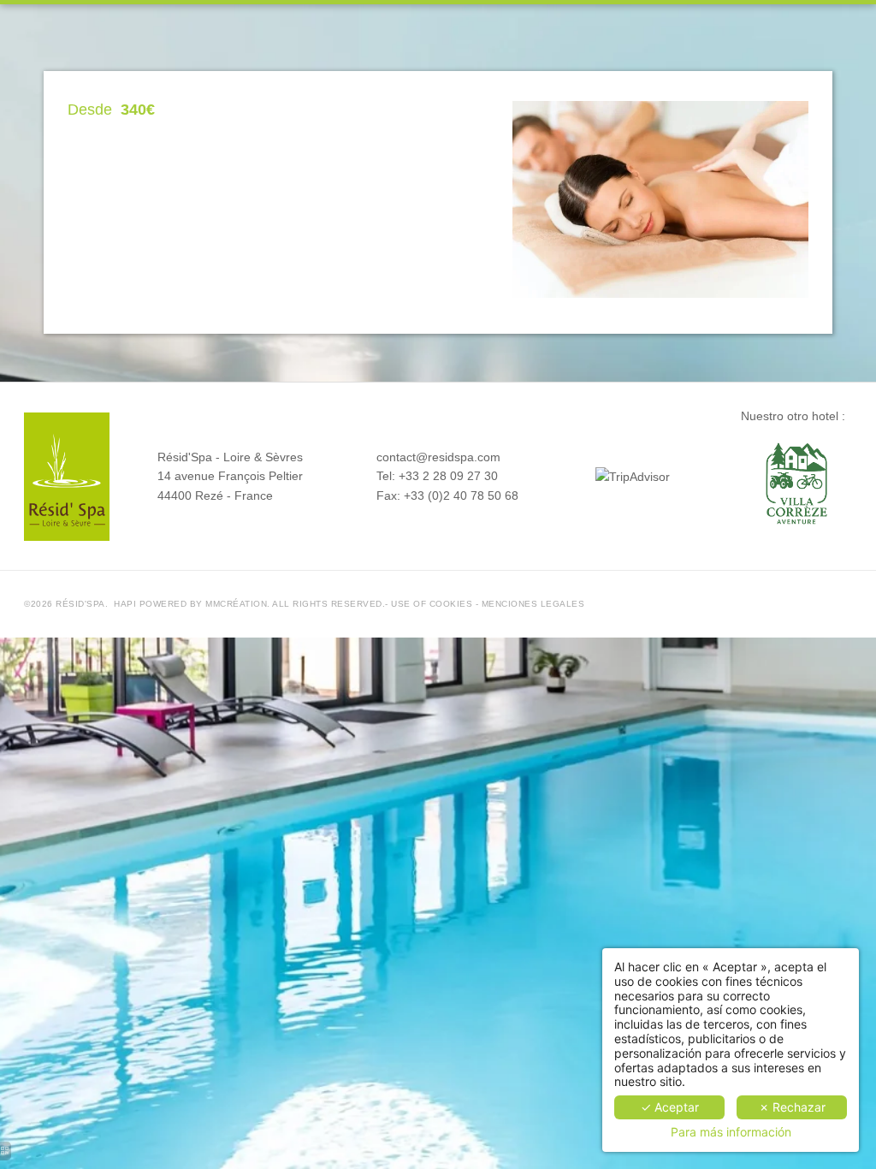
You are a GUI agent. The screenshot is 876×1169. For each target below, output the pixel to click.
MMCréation (236, 603)
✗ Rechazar (792, 1107)
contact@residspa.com (438, 457)
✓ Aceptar (670, 1107)
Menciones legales (533, 603)
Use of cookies (431, 603)
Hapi (125, 603)
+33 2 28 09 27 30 (448, 476)
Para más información (731, 1132)
